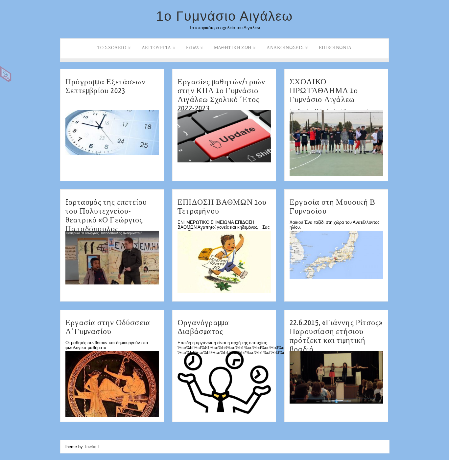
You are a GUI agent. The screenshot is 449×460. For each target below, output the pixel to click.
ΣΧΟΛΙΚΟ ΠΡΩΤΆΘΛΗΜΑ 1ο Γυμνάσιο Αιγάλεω (324, 91)
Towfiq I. (92, 446)
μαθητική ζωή (232, 47)
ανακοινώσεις (285, 47)
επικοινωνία (335, 47)
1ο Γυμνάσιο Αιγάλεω (224, 16)
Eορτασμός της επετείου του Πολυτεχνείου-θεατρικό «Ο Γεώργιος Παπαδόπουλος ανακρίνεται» (106, 220)
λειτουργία (156, 47)
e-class (192, 47)
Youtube (6, 74)
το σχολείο (112, 47)
